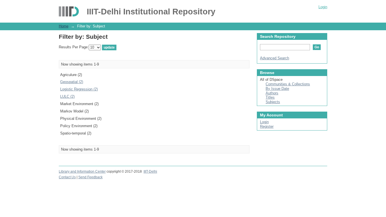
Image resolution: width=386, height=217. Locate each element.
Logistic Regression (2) (79, 89)
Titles (270, 97)
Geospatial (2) (71, 82)
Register (267, 126)
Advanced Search (274, 58)
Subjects (273, 102)
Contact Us (67, 177)
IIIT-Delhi (150, 171)
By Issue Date (277, 88)
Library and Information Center (82, 171)
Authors (272, 93)
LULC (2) (67, 96)
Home (63, 26)
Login (322, 7)
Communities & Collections (288, 84)
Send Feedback (90, 177)
